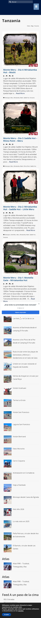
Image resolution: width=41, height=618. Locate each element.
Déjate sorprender (20, 312)
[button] (20, 304)
